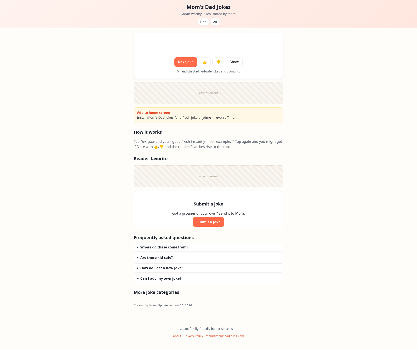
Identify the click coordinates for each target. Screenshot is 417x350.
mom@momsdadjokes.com (225, 336)
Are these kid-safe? (156, 257)
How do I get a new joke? (161, 268)
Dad (203, 22)
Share (234, 62)
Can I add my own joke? (160, 278)
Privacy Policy (193, 336)
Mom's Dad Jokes (209, 6)
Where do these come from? (164, 247)
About (177, 336)
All (215, 22)
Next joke (186, 62)
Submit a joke (208, 222)
